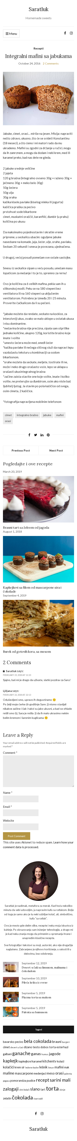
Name (7, 792)
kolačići (8, 1067)
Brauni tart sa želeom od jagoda (26, 527)
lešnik (43, 1067)
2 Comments (51, 63)
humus (44, 1054)
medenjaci (40, 1073)
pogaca (6, 1080)
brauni (56, 1042)
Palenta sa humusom (34, 1012)
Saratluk (38, 9)
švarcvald (38, 1098)
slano (35, 1088)
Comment (10, 752)
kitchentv (49, 1061)
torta (52, 1088)
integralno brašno (27, 415)
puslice (31, 1080)
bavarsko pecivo (13, 1041)
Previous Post (21, 450)
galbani (7, 1054)
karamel (37, 1061)
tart (42, 1089)
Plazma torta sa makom (36, 997)
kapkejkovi (25, 1061)
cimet (8, 415)
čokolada (22, 1097)
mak (66, 1067)
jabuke (47, 415)
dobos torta (48, 1047)
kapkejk (10, 1060)
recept (42, 1080)
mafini (60, 415)
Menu (12, 33)
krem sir (20, 1067)
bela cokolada (38, 1041)
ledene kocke (32, 1067)
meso (51, 1073)
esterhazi (62, 1047)
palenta (68, 1073)
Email (7, 806)
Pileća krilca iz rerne (34, 982)
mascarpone (24, 1073)
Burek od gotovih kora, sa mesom (27, 651)
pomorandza (18, 1080)
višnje (62, 1089)
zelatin (7, 1098)
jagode (55, 1053)
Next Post (56, 450)
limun (51, 1067)
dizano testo (32, 1047)
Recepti (39, 48)
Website (8, 820)
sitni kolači (24, 1089)
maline (8, 1073)
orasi (8, 421)
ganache (21, 1053)
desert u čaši (16, 1047)
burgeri (66, 1042)
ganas (36, 1053)
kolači (60, 1061)
